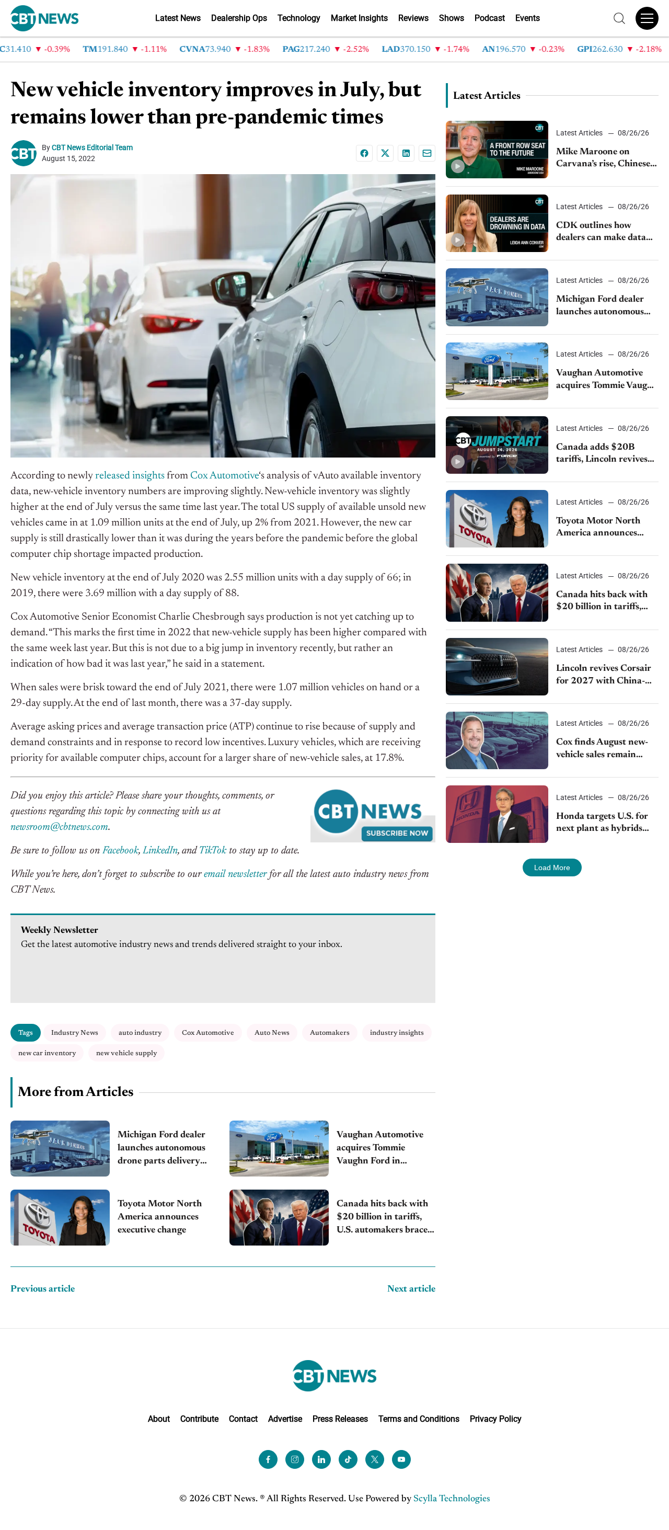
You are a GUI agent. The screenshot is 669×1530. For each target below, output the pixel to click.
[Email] (427, 153)
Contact (243, 1419)
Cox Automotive (208, 1033)
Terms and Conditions (418, 1419)
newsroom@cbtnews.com (59, 827)
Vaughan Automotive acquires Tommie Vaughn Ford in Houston (380, 1150)
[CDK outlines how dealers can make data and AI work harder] (497, 223)
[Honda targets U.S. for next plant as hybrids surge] (497, 814)
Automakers (330, 1033)
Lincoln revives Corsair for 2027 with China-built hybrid (603, 676)
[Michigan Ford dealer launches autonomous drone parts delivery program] (60, 1149)
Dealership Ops (239, 18)
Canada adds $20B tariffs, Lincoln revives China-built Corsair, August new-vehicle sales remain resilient (606, 454)
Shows (451, 18)
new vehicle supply (126, 1053)
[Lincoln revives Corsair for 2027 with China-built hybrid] (497, 666)
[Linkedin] (406, 153)
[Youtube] (401, 1459)
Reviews (413, 18)
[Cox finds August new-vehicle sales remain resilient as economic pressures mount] (497, 740)
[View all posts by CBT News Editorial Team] (26, 153)
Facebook (120, 851)
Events (527, 18)
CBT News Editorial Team (92, 147)
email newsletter (235, 874)
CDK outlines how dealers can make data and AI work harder (601, 233)
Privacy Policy (496, 1419)
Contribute (199, 1419)
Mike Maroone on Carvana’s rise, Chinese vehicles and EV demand (605, 159)
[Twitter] (374, 1459)
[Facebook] (364, 153)
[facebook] (268, 1459)
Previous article (42, 1289)
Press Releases (340, 1419)
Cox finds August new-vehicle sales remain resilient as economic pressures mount (602, 749)
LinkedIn (160, 851)
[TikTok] (348, 1459)
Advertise (285, 1419)
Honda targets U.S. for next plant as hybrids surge (602, 824)
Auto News (272, 1033)
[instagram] (294, 1459)
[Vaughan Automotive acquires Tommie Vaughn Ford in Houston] (279, 1149)
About (159, 1419)
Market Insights (359, 18)
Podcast (490, 18)
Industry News (74, 1033)
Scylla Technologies (451, 1499)
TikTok (212, 851)
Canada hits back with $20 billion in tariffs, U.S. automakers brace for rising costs (382, 1219)
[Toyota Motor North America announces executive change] (60, 1218)
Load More (552, 867)
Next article (411, 1289)
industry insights (397, 1033)
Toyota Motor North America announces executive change (160, 1217)
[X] (385, 153)
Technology (299, 18)
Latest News (178, 18)
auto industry (140, 1033)
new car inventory (47, 1053)
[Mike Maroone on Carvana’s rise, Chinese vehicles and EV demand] (497, 149)
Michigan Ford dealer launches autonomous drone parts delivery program (161, 1150)
